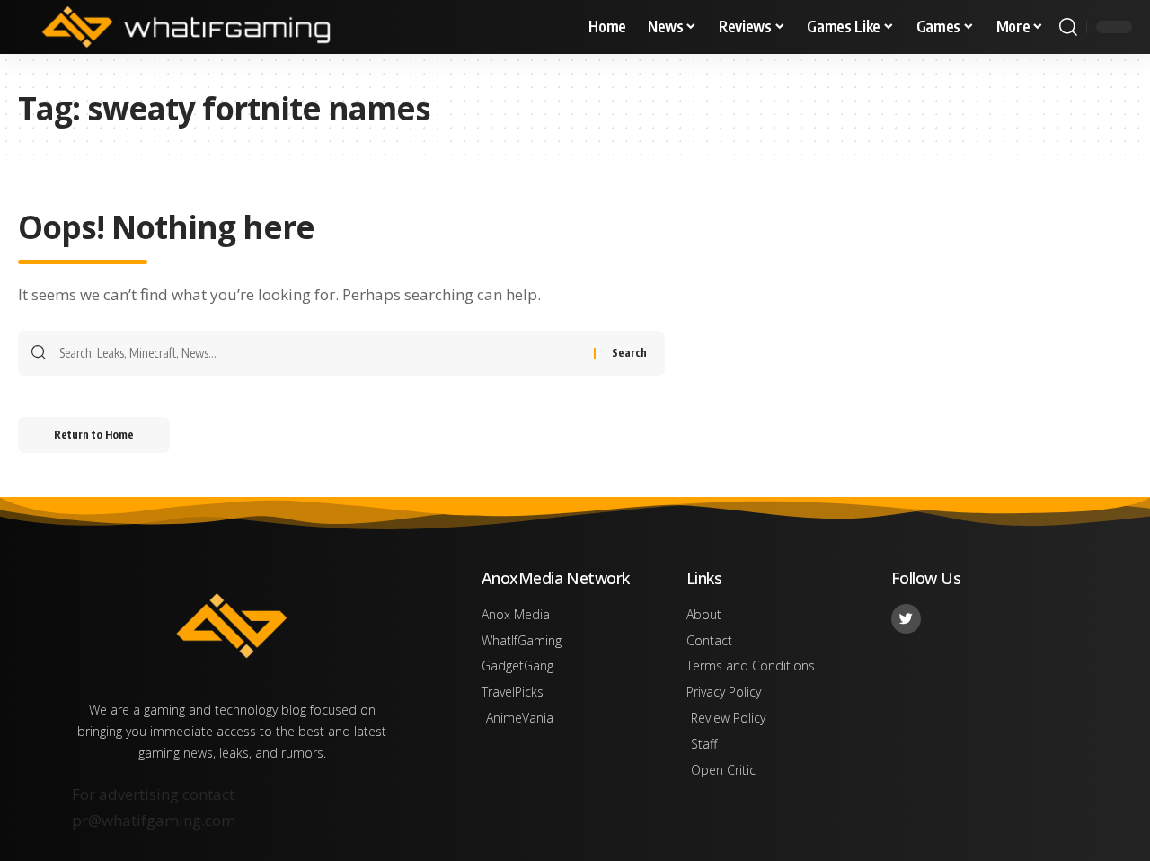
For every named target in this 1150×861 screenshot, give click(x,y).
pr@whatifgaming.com (153, 820)
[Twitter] (906, 619)
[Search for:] (320, 353)
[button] (1068, 27)
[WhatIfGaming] (186, 27)
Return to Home (94, 434)
